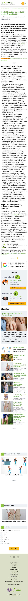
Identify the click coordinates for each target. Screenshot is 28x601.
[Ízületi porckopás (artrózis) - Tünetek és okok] (14, 324)
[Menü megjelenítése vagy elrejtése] (25, 4)
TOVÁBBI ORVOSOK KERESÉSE (17, 303)
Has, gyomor (7, 537)
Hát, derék (6, 539)
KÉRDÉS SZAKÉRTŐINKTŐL (18, 288)
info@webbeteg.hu (15, 584)
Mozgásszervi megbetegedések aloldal (19, 8)
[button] (10, 558)
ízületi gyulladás (17, 214)
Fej (4, 541)
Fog (5, 535)
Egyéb (5, 532)
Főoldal (2, 8)
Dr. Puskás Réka (15, 280)
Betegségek (7, 8)
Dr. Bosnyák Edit (15, 297)
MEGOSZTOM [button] (13, 258)
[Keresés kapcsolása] (22, 3)
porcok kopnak (21, 43)
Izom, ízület (6, 543)
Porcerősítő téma (16, 253)
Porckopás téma (8, 253)
